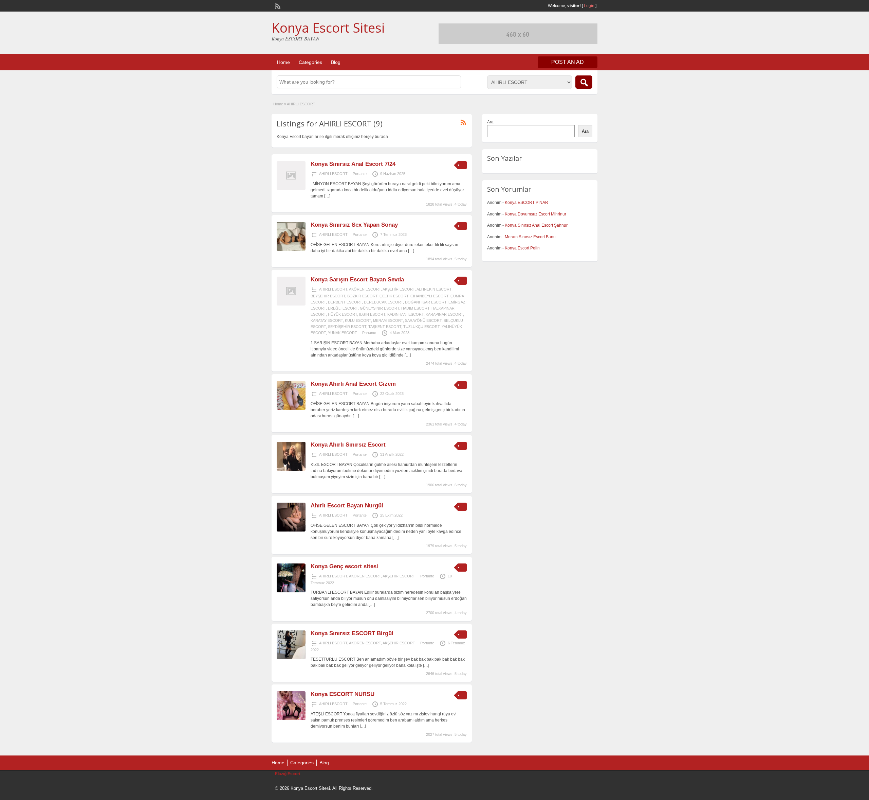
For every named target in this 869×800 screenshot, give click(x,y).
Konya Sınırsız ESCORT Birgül (352, 633)
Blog (335, 62)
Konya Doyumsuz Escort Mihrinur (535, 214)
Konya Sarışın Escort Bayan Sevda (357, 279)
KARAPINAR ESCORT (444, 314)
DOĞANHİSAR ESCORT (425, 302)
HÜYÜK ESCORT (342, 314)
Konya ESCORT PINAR (526, 202)
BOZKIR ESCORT (362, 296)
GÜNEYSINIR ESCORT (379, 308)
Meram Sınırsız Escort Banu (530, 236)
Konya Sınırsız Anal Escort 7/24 (353, 164)
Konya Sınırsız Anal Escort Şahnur (536, 225)
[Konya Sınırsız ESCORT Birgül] (291, 658)
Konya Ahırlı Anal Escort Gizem (353, 384)
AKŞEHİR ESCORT (399, 289)
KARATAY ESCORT (327, 320)
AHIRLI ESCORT (333, 174)
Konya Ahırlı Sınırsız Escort (348, 444)
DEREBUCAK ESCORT (383, 302)
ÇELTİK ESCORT (394, 296)
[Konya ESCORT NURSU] (291, 718)
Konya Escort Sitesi (328, 27)
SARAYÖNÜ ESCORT (423, 320)
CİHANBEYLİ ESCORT (429, 296)
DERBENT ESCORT (345, 302)
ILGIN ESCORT (372, 314)
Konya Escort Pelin (522, 248)
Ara (490, 122)
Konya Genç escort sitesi (344, 566)
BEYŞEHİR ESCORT (328, 296)
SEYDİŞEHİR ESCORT (347, 327)
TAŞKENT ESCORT (384, 327)
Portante (360, 174)
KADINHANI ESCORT (405, 314)
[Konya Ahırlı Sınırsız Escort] (291, 469)
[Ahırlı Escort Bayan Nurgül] (291, 530)
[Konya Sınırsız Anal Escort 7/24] (291, 188)
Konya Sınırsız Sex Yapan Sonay (354, 225)
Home (283, 62)
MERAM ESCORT (388, 320)
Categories (310, 62)
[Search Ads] (583, 82)
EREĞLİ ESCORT (343, 308)
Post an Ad (567, 62)
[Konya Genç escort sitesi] (291, 591)
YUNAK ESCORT (342, 333)
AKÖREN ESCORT (365, 289)
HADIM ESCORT (415, 308)
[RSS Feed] (277, 5)
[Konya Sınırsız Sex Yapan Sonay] (291, 249)
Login (589, 5)
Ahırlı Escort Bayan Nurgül (347, 505)
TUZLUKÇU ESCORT (421, 327)
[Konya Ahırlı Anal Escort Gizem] (291, 408)
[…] (327, 196)
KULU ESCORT (358, 320)
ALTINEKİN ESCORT (434, 289)
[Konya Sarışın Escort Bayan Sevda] (291, 304)
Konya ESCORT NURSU (342, 694)
